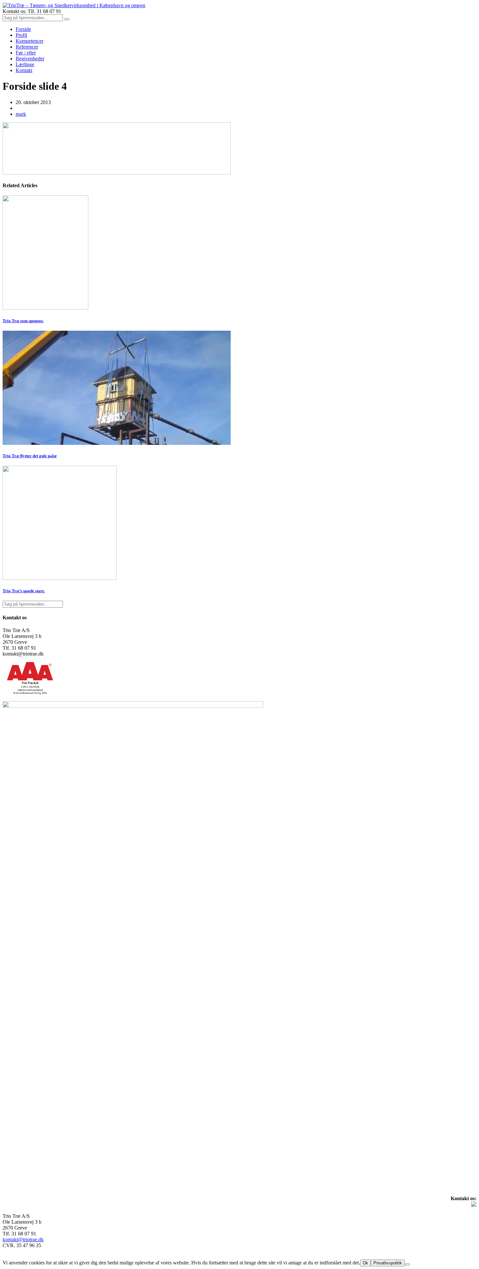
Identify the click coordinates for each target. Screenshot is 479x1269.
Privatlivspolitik (387, 1263)
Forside (23, 29)
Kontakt (24, 70)
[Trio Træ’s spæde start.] (60, 578)
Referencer (27, 47)
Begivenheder (30, 58)
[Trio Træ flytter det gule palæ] (117, 443)
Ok (365, 1263)
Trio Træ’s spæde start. (24, 590)
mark (21, 114)
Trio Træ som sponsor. (23, 320)
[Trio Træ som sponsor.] (45, 307)
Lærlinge (25, 64)
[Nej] (407, 1264)
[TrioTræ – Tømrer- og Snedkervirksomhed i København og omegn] (74, 5)
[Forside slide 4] (117, 172)
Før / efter (26, 52)
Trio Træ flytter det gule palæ (30, 455)
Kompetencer (29, 41)
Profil (21, 35)
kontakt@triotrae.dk (23, 1239)
